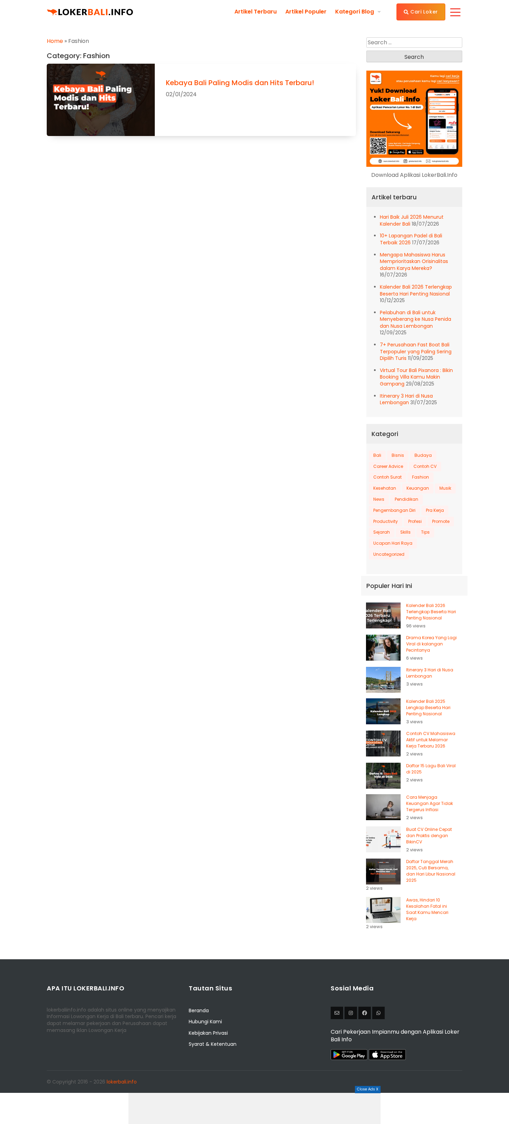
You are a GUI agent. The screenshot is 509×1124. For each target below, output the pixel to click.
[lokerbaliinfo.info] (364, 1013)
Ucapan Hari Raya (392, 543)
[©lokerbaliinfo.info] (351, 1013)
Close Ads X (367, 1089)
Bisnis (398, 455)
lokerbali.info (122, 1081)
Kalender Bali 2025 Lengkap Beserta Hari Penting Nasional (428, 707)
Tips (425, 532)
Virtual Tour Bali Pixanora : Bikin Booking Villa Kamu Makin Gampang (416, 377)
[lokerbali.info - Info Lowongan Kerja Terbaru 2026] (90, 12)
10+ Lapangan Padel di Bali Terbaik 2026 (411, 239)
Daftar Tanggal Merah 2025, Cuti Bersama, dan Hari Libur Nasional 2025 (430, 871)
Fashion (420, 477)
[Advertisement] (254, 1108)
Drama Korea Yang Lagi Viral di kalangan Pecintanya (431, 644)
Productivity (385, 521)
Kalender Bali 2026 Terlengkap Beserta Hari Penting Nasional (416, 290)
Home (55, 41)
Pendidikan (406, 499)
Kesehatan (384, 488)
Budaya (423, 455)
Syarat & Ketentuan (212, 1044)
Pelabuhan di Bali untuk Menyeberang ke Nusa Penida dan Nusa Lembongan (415, 319)
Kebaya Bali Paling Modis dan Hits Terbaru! (240, 83)
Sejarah (381, 532)
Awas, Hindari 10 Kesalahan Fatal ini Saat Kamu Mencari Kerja (427, 909)
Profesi (415, 521)
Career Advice (388, 466)
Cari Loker (423, 11)
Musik (445, 488)
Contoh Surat (387, 477)
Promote (440, 521)
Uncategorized (388, 554)
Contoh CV (425, 466)
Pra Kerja (435, 510)
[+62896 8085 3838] (378, 1013)
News (378, 499)
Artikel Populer (306, 12)
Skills (405, 532)
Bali (377, 455)
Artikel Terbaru (255, 12)
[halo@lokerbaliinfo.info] (337, 1013)
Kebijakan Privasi (208, 1033)
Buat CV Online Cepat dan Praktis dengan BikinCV (429, 835)
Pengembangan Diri (394, 510)
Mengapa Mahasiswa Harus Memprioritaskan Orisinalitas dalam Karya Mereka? (414, 261)
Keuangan (418, 488)
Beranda (199, 1010)
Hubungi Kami (205, 1021)
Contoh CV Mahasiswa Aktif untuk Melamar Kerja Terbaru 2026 (430, 740)
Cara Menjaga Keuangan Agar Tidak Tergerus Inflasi (429, 803)
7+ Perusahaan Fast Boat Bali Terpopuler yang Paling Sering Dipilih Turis (416, 351)
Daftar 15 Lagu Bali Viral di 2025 (431, 769)
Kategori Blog (354, 12)
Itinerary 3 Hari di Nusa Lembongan (406, 399)
